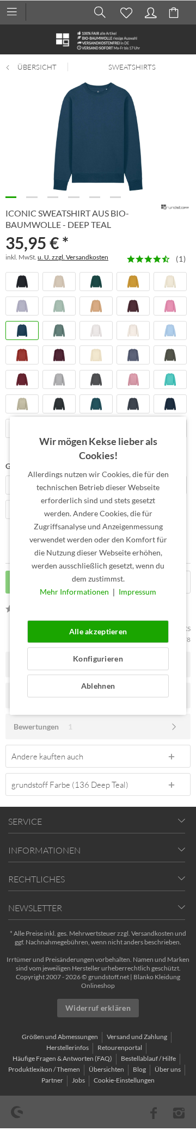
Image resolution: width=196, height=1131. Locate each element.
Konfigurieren (98, 658)
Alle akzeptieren (98, 631)
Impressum (137, 591)
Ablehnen (98, 685)
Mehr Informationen (75, 591)
